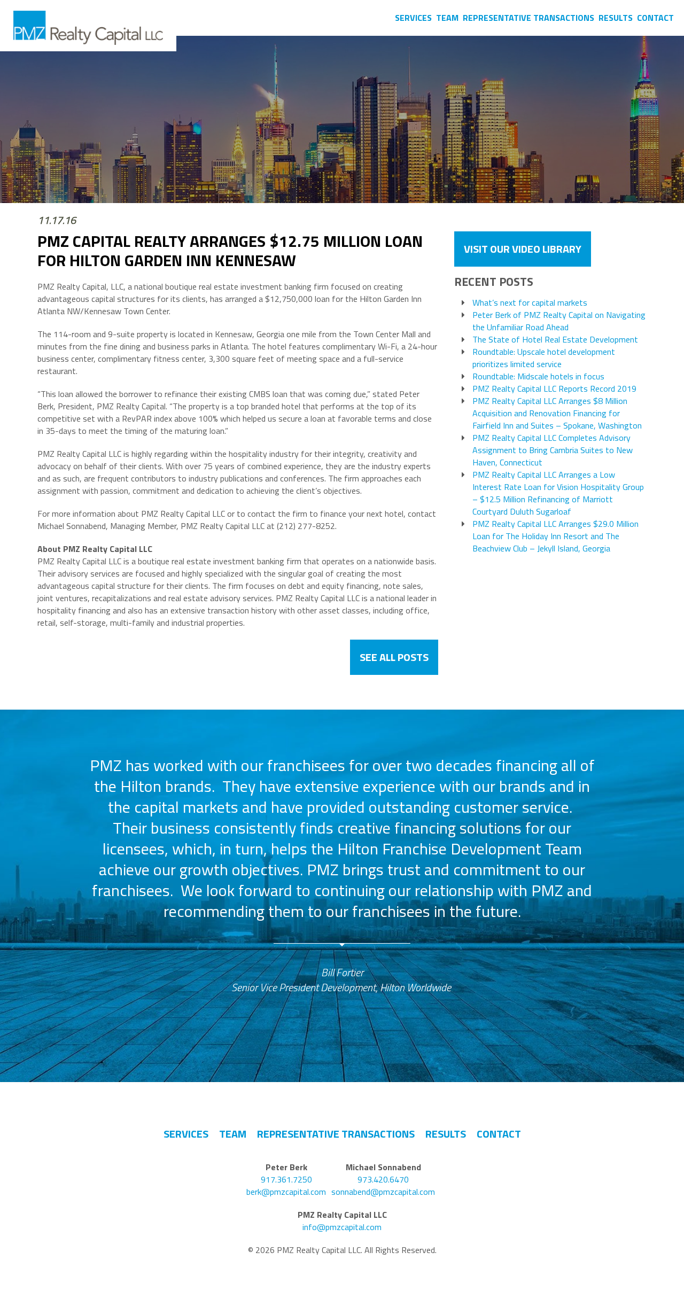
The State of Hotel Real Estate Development (555, 339)
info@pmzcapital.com (342, 1227)
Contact (655, 17)
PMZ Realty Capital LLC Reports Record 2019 (554, 389)
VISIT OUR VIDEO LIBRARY (522, 248)
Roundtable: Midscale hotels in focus (538, 376)
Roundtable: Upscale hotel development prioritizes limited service (543, 358)
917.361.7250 (286, 1179)
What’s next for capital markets (529, 303)
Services (413, 17)
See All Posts (394, 657)
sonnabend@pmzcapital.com (383, 1192)
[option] (342, 875)
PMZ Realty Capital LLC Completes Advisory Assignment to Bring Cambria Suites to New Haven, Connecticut (552, 450)
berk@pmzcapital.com (286, 1192)
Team (447, 17)
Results (615, 17)
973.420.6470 (383, 1179)
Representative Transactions (528, 17)
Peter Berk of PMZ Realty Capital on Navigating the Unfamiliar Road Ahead (559, 321)
